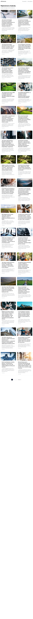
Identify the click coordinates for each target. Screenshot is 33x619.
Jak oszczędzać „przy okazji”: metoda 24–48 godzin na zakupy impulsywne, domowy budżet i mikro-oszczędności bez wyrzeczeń (24, 340)
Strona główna (30, 1)
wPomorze (3, 1)
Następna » (19, 379)
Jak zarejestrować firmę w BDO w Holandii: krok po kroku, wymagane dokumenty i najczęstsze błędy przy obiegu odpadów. (8, 95)
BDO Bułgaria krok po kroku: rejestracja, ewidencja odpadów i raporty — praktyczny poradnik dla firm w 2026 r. (8, 217)
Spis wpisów (24, 1)
